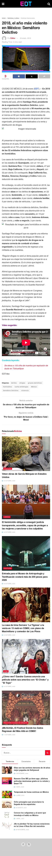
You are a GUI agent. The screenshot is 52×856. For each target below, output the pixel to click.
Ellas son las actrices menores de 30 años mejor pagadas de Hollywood (32, 768)
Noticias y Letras (13, 18)
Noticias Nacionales (28, 18)
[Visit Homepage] (26, 4)
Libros (7, 517)
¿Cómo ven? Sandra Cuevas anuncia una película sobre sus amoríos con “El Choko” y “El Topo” (25, 679)
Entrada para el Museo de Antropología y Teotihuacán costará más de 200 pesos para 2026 (24, 576)
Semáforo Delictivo (10, 390)
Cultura (7, 469)
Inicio (4, 18)
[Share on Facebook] (19, 76)
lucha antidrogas (21, 387)
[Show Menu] (3, 4)
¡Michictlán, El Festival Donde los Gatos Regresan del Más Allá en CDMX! (22, 729)
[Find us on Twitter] (29, 845)
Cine (6, 620)
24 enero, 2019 (25, 38)
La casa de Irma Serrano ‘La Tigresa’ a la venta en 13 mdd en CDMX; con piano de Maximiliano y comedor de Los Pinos (23, 628)
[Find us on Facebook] (23, 844)
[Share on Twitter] (32, 76)
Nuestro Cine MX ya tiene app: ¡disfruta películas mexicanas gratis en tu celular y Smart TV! (32, 781)
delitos (14, 383)
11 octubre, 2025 (9, 735)
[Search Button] (49, 4)
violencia (25, 390)
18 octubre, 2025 (9, 481)
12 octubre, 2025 (9, 635)
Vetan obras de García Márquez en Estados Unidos (24, 475)
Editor (12, 38)
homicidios (7, 387)
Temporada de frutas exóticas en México (31, 792)
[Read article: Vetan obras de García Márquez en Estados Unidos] (26, 453)
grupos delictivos (35, 383)
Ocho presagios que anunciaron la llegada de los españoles (29, 803)
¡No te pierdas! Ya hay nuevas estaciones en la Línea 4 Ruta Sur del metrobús (32, 825)
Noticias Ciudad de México (15, 723)
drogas (22, 383)
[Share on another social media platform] (44, 76)
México (34, 387)
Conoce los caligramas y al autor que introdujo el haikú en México (30, 813)
